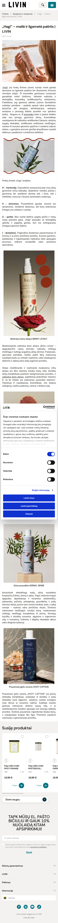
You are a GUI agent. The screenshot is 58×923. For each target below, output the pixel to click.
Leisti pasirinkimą (29, 506)
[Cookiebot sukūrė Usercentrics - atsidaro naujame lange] (43, 407)
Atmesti (29, 514)
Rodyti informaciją (41, 490)
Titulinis (5, 14)
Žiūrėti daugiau (12, 799)
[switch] (51, 462)
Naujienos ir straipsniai (23, 14)
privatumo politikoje (38, 847)
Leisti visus (29, 498)
